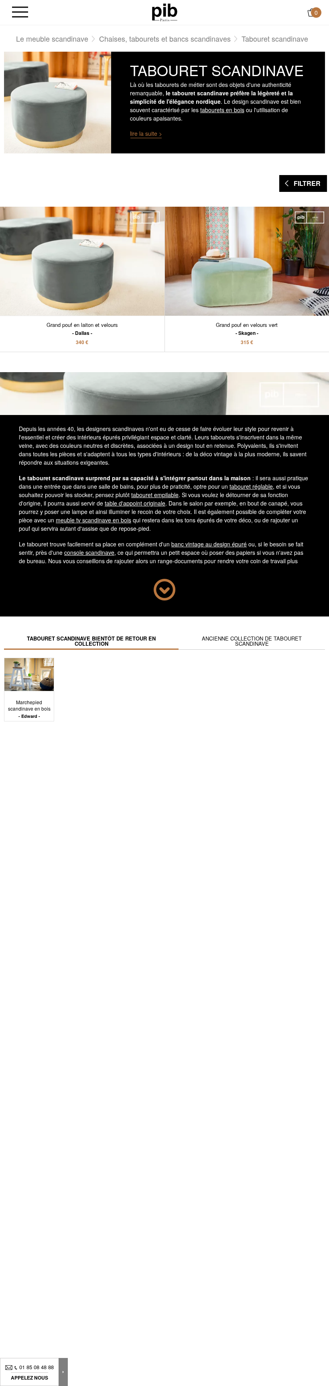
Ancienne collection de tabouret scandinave (252, 641)
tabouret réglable (251, 486)
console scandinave (89, 552)
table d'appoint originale (135, 503)
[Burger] (20, 12)
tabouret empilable (155, 495)
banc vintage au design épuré (209, 544)
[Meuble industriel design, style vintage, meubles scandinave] (165, 12)
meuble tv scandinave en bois (93, 520)
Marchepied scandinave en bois (29, 709)
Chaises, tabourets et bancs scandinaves (165, 38)
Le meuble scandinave (52, 38)
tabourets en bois (222, 110)
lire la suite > (146, 133)
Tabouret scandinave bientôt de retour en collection (91, 641)
